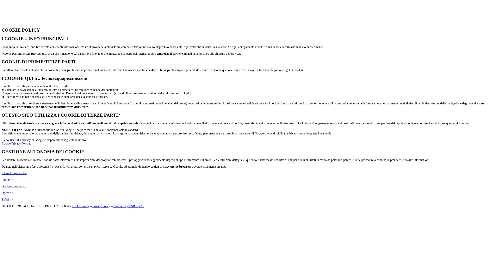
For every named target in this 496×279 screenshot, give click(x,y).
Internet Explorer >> (14, 173)
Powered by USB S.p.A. (128, 206)
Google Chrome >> (14, 186)
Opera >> (7, 193)
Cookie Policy (80, 206)
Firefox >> (8, 179)
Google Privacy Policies (16, 143)
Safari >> (7, 199)
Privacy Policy (101, 206)
